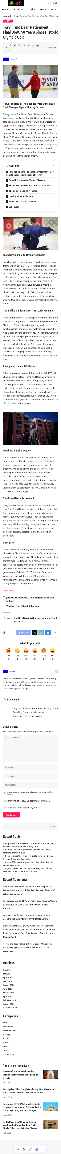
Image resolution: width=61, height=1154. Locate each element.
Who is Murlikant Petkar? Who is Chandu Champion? (26, 887)
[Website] (56, 671)
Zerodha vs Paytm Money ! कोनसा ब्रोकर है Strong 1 (26, 918)
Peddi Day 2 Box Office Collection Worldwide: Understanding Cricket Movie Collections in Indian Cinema (20, 1125)
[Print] (38, 45)
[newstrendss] (16, 3)
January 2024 (8, 1004)
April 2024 (7, 996)
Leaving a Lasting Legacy (21, 196)
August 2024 (8, 993)
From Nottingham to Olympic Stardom (27, 180)
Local (5, 1042)
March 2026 (8, 981)
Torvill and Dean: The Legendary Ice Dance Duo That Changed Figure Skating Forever (30, 173)
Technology (8, 1054)
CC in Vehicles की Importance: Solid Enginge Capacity (26, 915)
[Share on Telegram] (24, 45)
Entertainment (9, 1030)
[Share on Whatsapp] (19, 45)
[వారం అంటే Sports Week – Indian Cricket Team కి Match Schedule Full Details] (50, 1074)
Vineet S (14, 59)
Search (52, 827)
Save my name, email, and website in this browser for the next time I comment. (30, 793)
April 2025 (7, 989)
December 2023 (10, 1008)
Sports (8, 21)
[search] (49, 3)
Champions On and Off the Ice (23, 191)
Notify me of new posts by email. (23, 807)
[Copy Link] (33, 45)
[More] (10, 50)
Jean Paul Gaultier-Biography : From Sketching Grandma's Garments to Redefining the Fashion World (35, 712)
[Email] (28, 45)
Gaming (6, 1034)
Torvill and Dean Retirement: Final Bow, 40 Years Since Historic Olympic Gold (29, 933)
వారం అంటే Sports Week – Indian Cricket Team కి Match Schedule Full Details (20, 1074)
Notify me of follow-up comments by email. (28, 800)
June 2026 (7, 970)
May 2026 (7, 974)
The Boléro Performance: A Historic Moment (30, 185)
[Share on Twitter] (15, 45)
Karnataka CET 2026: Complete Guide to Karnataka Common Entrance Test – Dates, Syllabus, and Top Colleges (22, 1107)
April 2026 (7, 977)
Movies (6, 1046)
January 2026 (8, 985)
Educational (8, 1026)
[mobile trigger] (5, 3)
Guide (5, 1038)
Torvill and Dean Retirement (22, 201)
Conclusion (14, 207)
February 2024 (9, 1000)
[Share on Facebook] (10, 45)
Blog (5, 1022)
